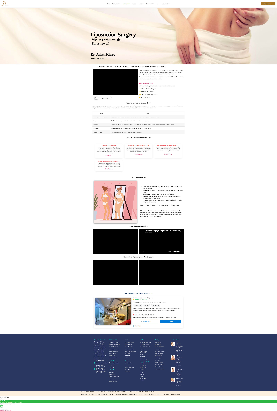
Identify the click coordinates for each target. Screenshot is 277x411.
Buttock (142, 354)
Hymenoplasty (143, 359)
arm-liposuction (159, 362)
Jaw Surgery (127, 353)
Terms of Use (112, 355)
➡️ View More (137, 326)
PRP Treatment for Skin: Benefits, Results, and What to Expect (179, 359)
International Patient (114, 358)
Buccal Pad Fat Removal (130, 351)
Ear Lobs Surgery (159, 364)
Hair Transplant (128, 362)
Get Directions (145, 321)
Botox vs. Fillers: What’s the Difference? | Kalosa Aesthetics (179, 371)
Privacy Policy (112, 353)
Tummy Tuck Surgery (145, 344)
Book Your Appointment (146, 83)
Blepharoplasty (128, 344)
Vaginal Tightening (159, 346)
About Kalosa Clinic (113, 342)
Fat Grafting (158, 342)
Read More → (109, 156)
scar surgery (158, 358)
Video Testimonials (113, 351)
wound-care (158, 344)
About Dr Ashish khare (114, 344)
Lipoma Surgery (159, 367)
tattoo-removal (158, 349)
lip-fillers (157, 360)
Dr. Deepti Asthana (113, 346)
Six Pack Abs (143, 349)
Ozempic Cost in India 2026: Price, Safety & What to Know (179, 381)
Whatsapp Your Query (104, 98)
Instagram (142, 372)
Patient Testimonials (114, 349)
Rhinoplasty (127, 355)
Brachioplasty (158, 355)
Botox (126, 358)
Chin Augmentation (129, 342)
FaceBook (142, 369)
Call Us (170, 321)
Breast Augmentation (114, 362)
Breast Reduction (113, 365)
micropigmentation (160, 351)
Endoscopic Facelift (129, 349)
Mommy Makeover (159, 369)
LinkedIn (142, 374)
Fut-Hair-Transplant (129, 367)
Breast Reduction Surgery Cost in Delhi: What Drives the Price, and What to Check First (179, 347)
